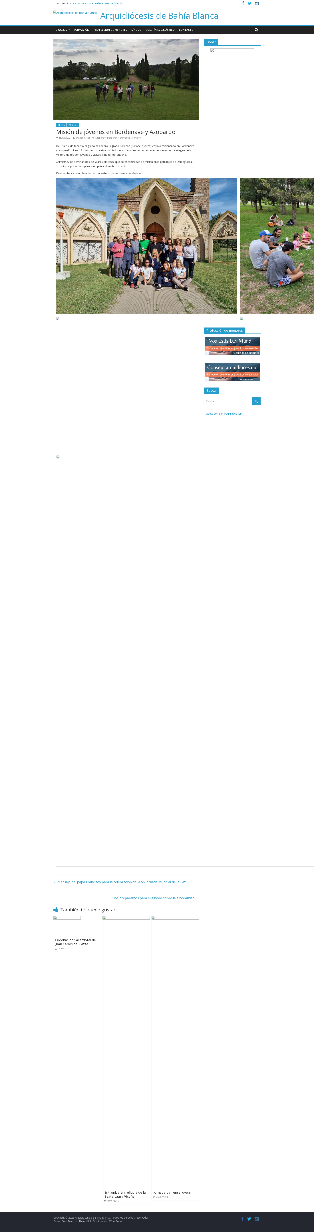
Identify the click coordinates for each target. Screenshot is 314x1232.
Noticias (73, 125)
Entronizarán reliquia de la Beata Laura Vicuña (125, 1194)
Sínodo (136, 29)
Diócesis (61, 29)
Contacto (186, 29)
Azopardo (100, 137)
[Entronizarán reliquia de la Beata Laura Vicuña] (126, 918)
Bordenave (113, 137)
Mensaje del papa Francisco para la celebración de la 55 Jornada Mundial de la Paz (119, 882)
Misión (61, 125)
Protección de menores (110, 29)
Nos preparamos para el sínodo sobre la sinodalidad (155, 898)
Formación (81, 29)
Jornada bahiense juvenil (172, 1192)
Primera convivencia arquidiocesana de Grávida (94, 3)
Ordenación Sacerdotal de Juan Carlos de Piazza (75, 942)
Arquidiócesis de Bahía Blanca (159, 15)
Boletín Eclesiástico (160, 29)
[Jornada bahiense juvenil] (175, 918)
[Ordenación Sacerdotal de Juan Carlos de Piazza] (67, 918)
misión (137, 137)
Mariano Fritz (83, 137)
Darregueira (126, 137)
